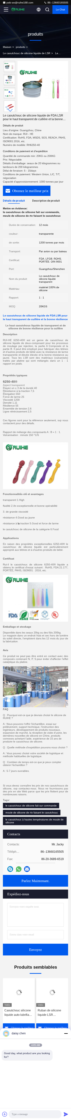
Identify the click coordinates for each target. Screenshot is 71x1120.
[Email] (27, 869)
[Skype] (10, 869)
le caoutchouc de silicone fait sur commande (31, 805)
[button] (10, 110)
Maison (7, 46)
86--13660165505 (57, 2)
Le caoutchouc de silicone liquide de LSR (26, 53)
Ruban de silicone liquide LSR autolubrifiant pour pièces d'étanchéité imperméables (50, 1013)
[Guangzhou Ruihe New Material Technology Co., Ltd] (18, 9)
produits (20, 46)
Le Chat (60, 9)
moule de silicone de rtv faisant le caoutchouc (31, 812)
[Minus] (66, 1033)
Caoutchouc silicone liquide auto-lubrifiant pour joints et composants (17, 1013)
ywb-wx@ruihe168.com (19, 2)
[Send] (66, 1114)
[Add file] (4, 1114)
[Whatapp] (18, 869)
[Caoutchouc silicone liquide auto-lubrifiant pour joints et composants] (19, 992)
